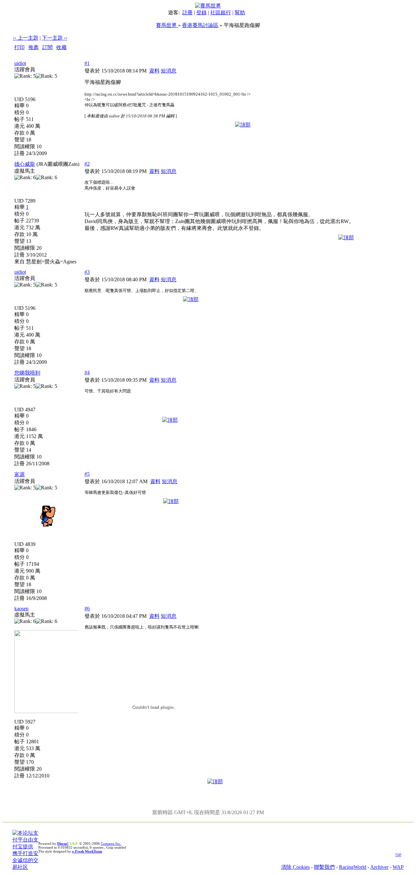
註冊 (187, 12)
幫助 (240, 12)
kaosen (21, 608)
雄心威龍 (24, 164)
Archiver (379, 867)
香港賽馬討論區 (200, 25)
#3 (87, 272)
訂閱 (47, 47)
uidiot (20, 63)
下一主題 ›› (54, 38)
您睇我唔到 (27, 373)
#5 (87, 474)
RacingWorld (352, 867)
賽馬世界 (167, 25)
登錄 (201, 12)
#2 (87, 163)
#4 (87, 372)
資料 (154, 70)
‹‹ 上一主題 (25, 38)
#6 (87, 608)
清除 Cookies (295, 867)
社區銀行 (220, 12)
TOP (398, 854)
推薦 (33, 47)
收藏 (61, 47)
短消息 (168, 70)
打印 (19, 47)
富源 (19, 474)
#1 (87, 63)
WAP (398, 867)
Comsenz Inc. (111, 843)
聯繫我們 (324, 867)
